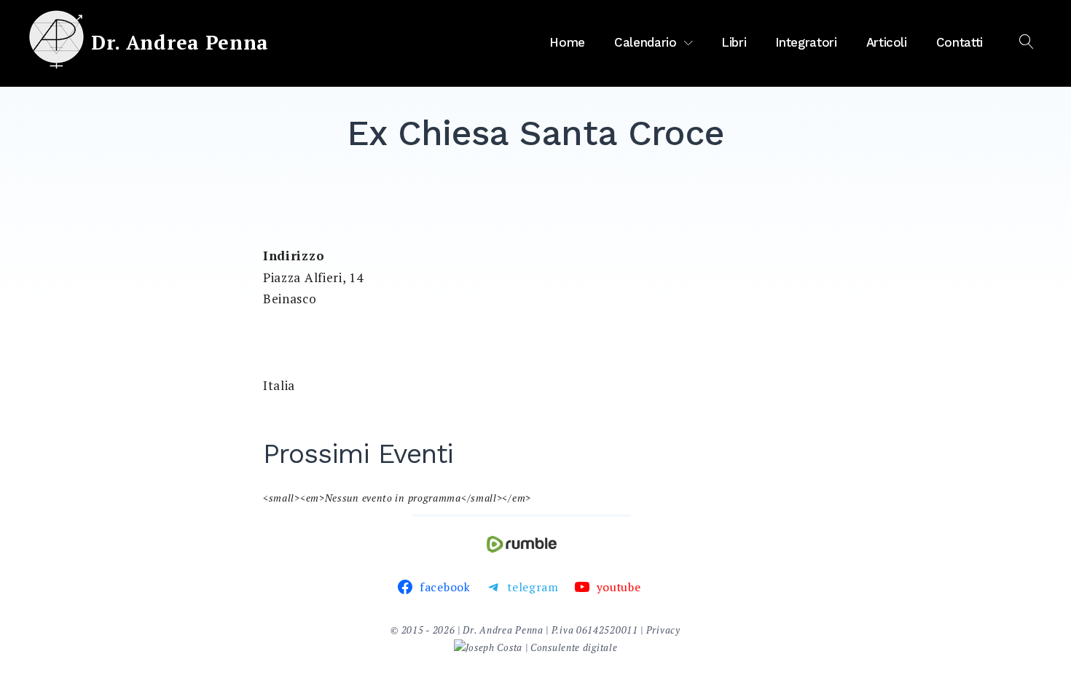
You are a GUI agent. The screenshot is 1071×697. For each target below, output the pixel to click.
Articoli (886, 42)
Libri (733, 42)
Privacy (663, 629)
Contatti (959, 42)
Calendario (645, 42)
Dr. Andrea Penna (180, 42)
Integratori (805, 42)
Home (567, 42)
